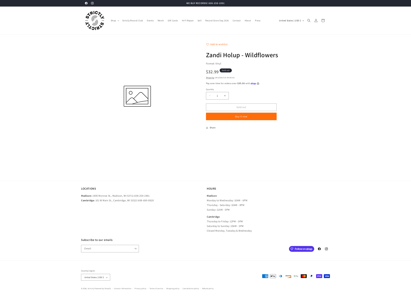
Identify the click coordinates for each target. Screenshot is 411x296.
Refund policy (208, 288)
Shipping (210, 77)
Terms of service (156, 288)
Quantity (210, 89)
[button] (114, 20)
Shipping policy (173, 288)
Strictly (91, 289)
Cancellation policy (191, 288)
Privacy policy (140, 288)
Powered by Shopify (102, 289)
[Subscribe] (135, 248)
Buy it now (241, 116)
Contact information (122, 288)
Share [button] (213, 127)
